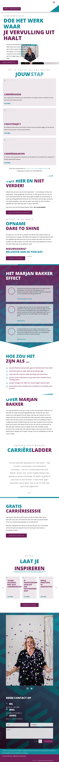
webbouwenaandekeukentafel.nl (45, 760)
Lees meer (7, 103)
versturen (48, 741)
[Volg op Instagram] (27, 688)
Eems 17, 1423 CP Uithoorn (14, 719)
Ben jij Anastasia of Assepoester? (46, 583)
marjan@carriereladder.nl (14, 713)
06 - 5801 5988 (15, 707)
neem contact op (9, 62)
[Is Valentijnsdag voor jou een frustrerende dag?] (29, 577)
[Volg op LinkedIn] (31, 688)
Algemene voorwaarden (19, 756)
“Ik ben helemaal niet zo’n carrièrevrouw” (14, 583)
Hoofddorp (44, 168)
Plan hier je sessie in (16, 535)
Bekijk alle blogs (29, 605)
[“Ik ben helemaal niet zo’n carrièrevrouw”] (13, 577)
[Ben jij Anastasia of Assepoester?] (46, 577)
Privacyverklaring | (7, 756)
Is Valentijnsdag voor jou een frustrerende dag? (30, 585)
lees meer (10, 596)
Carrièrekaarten (14, 153)
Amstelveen (35, 168)
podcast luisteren (15, 258)
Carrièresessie (12, 94)
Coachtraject (12, 124)
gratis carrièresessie (12, 8)
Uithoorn (28, 168)
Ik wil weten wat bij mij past (19, 212)
